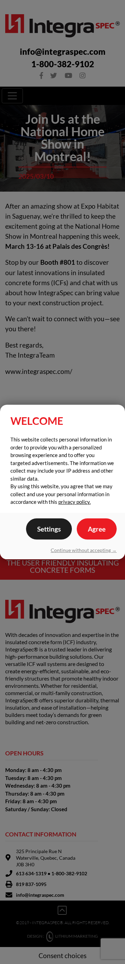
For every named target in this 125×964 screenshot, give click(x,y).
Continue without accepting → (84, 550)
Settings (49, 529)
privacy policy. (74, 502)
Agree (97, 529)
